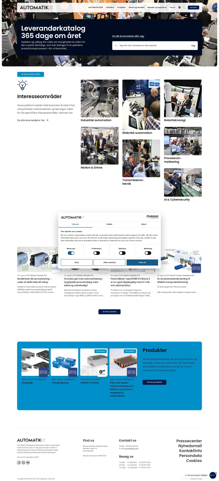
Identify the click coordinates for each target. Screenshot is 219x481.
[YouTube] (28, 464)
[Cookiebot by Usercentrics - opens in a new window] (148, 217)
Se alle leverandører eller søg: (128, 36)
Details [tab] (109, 224)
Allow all (142, 262)
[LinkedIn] (23, 464)
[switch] (96, 253)
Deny (77, 262)
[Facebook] (19, 464)
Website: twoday (196, 479)
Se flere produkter (154, 382)
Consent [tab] (75, 224)
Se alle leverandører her (31, 120)
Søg (193, 45)
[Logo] (37, 7)
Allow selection (109, 262)
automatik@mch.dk (131, 448)
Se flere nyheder (109, 312)
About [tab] (143, 224)
